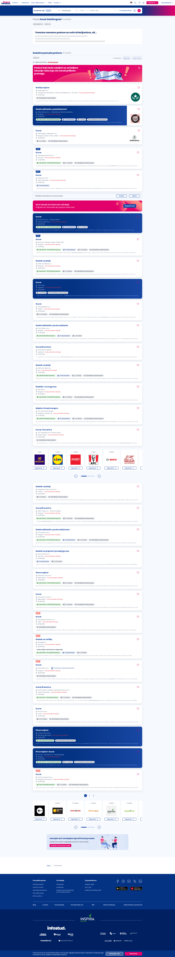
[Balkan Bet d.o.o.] (40, 811)
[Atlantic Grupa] (57, 460)
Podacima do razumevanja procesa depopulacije (65, 891)
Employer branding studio (93, 890)
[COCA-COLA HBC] (129, 460)
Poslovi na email (38, 887)
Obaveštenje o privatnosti (133, 905)
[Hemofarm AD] (75, 811)
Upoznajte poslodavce (40, 890)
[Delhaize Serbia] (57, 811)
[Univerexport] (111, 811)
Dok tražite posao (38, 893)
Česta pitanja (59, 905)
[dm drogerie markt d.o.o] (129, 811)
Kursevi (56, 3)
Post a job (88, 887)
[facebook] (117, 881)
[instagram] (123, 881)
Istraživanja (59, 887)
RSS (93, 905)
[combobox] (46, 10)
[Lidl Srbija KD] (40, 460)
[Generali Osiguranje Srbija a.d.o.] (111, 460)
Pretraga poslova (38, 884)
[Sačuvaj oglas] (138, 87)
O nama (45, 905)
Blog (34, 905)
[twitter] (135, 881)
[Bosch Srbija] (93, 460)
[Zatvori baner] (139, 67)
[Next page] (93, 795)
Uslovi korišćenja (109, 905)
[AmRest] (75, 460)
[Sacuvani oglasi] (140, 2)
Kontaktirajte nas (77, 905)
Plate (50, 3)
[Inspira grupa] (93, 811)
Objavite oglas (89, 884)
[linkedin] (140, 881)
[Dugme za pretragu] (139, 10)
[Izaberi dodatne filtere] (134, 10)
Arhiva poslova (37, 896)
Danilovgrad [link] (58, 865)
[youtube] (129, 881)
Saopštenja (60, 884)
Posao (48, 865)
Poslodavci (25, 3)
